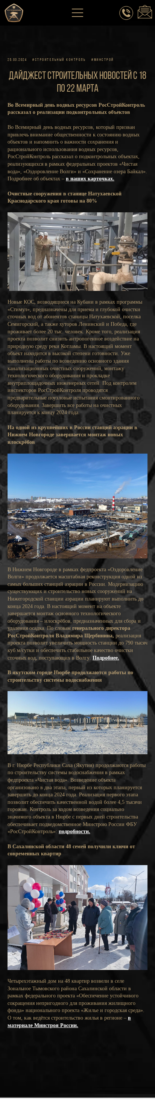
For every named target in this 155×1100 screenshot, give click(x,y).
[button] (78, 13)
